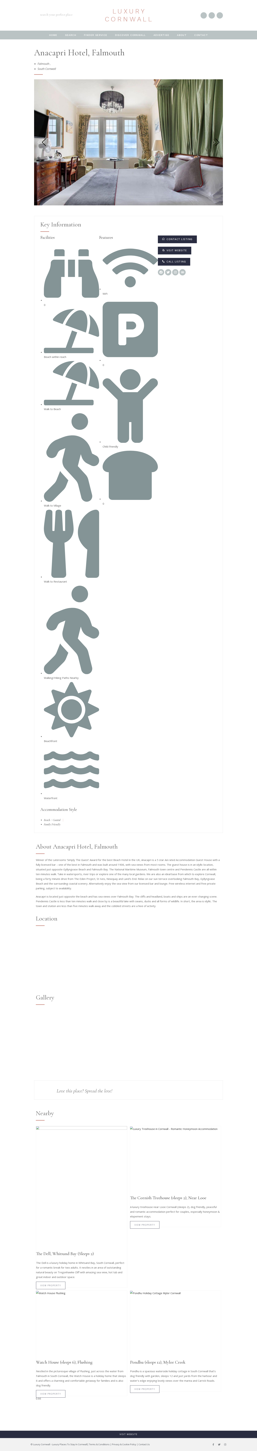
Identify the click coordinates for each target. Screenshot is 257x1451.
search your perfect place (56, 14)
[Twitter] (219, 1444)
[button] (174, 262)
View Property (50, 1285)
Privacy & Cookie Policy (124, 1444)
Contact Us (144, 1444)
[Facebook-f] (213, 1444)
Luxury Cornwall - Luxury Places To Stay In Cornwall (60, 1444)
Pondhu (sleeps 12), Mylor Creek (157, 1362)
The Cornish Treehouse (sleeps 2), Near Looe (168, 1197)
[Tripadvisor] (182, 272)
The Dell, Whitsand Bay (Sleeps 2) (65, 1253)
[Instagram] (225, 1444)
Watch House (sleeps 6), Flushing (64, 1362)
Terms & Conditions (99, 1444)
